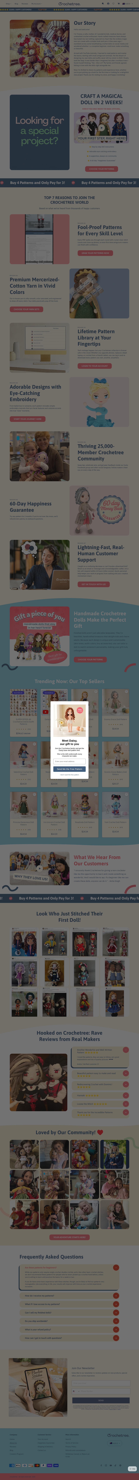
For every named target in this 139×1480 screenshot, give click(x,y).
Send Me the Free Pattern (69, 769)
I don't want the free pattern (69, 775)
